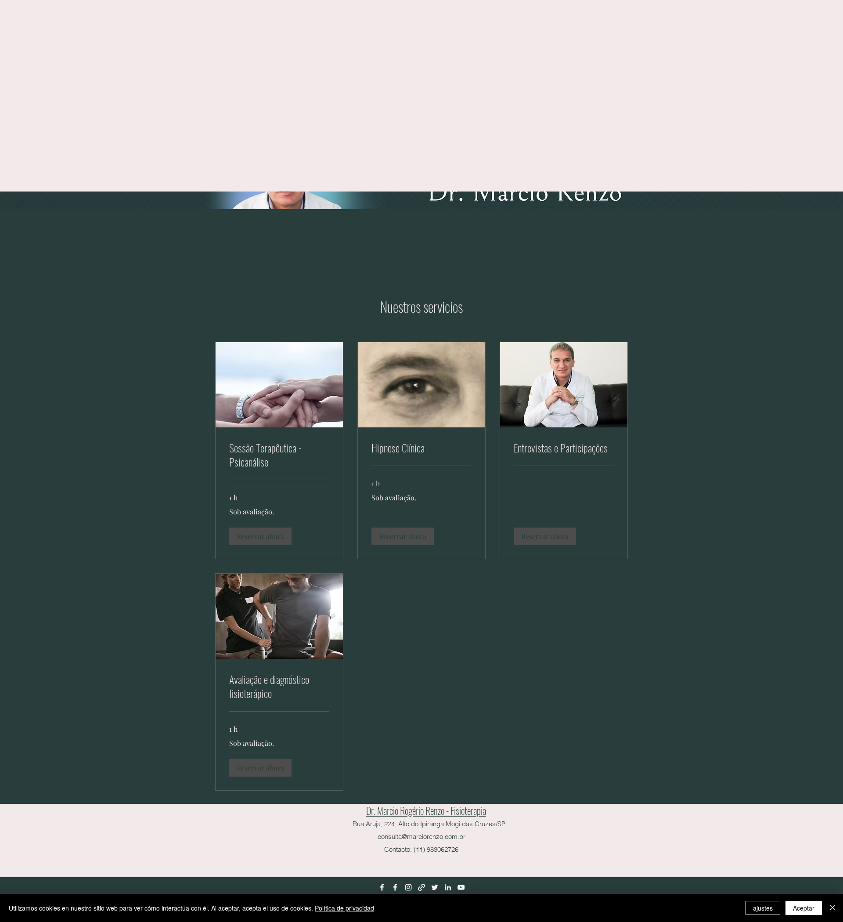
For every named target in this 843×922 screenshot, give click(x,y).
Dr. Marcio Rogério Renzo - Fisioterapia (426, 810)
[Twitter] (434, 887)
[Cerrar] (832, 908)
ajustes (763, 908)
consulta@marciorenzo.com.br (421, 836)
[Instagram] (408, 887)
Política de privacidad (344, 908)
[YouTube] (461, 887)
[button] (260, 536)
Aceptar (803, 908)
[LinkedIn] (447, 887)
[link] (279, 455)
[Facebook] (382, 887)
